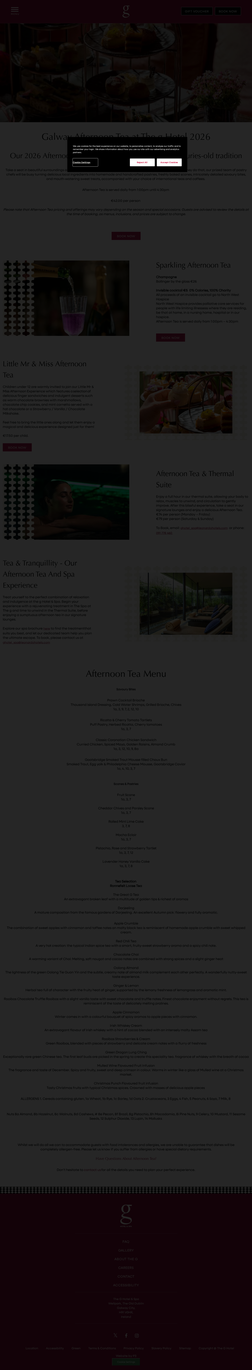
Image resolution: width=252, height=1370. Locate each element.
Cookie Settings (81, 162)
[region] (127, 154)
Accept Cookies (169, 162)
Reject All (142, 162)
